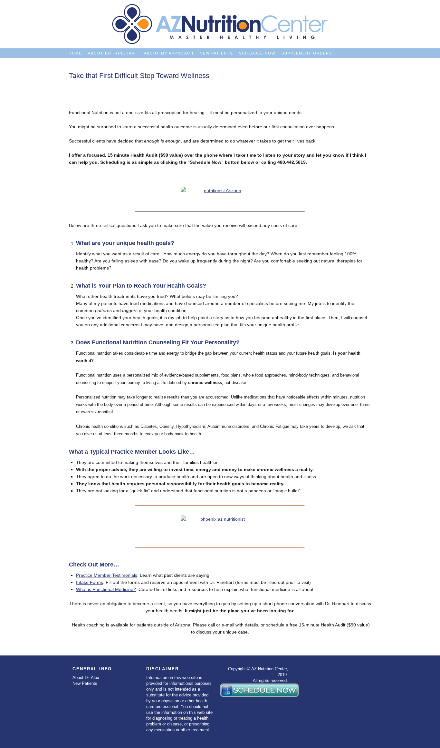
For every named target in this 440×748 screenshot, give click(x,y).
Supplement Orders (307, 53)
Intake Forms (89, 582)
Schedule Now (257, 53)
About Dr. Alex (85, 677)
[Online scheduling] (220, 194)
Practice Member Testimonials (106, 575)
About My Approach (169, 53)
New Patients (216, 53)
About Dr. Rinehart (113, 53)
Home (75, 53)
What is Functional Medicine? (106, 589)
